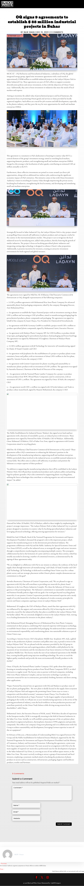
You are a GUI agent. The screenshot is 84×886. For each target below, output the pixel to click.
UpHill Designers (56, 883)
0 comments (57, 32)
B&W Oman (29, 32)
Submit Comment (63, 824)
